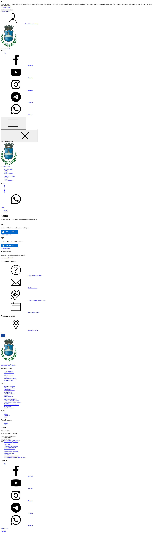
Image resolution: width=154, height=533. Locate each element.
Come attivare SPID (6, 234)
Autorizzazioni (7, 406)
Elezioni (6, 177)
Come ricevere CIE (5, 248)
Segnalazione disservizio (10, 447)
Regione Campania (5, 11)
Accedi (2, 207)
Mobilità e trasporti (8, 396)
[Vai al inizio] (1, 333)
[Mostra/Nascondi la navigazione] (13, 123)
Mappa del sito (4, 528)
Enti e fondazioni (8, 375)
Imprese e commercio (9, 390)
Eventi (5, 424)
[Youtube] (4, 187)
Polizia (5, 179)
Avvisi (5, 417)
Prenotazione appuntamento (11, 446)
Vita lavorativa (7, 389)
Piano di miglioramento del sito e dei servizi (15, 457)
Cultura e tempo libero (9, 387)
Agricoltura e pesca (9, 407)
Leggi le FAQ (7, 444)
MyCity (4, 531)
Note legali (6, 454)
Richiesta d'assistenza (9, 449)
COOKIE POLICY (6, 7)
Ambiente (6, 403)
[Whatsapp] (16, 205)
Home (5, 210)
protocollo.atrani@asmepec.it (11, 442)
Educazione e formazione (10, 399)
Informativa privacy (9, 453)
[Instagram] (4, 191)
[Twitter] (4, 189)
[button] (8, 169)
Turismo (6, 395)
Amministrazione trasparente (11, 451)
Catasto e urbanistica (9, 393)
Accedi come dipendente (7, 258)
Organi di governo (8, 371)
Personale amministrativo (10, 378)
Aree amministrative (9, 373)
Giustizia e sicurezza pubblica (11, 400)
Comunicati (7, 415)
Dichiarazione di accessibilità (11, 456)
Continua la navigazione (6, 10)
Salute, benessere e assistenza (11, 405)
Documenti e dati (8, 380)
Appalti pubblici (8, 392)
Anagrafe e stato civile (9, 386)
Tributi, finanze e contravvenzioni (12, 402)
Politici (5, 377)
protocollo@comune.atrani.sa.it (12, 440)
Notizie (6, 414)
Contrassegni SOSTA (9, 176)
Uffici (5, 374)
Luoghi (6, 423)
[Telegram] (4, 192)
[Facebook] (4, 186)
